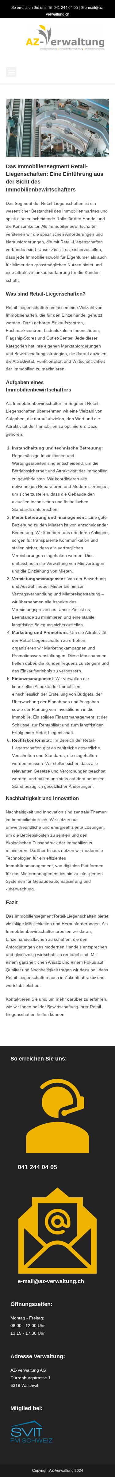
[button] (11, 72)
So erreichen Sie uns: (38, 1059)
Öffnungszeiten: (31, 1304)
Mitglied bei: (26, 1408)
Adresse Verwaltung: (37, 1356)
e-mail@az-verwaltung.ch (51, 1281)
